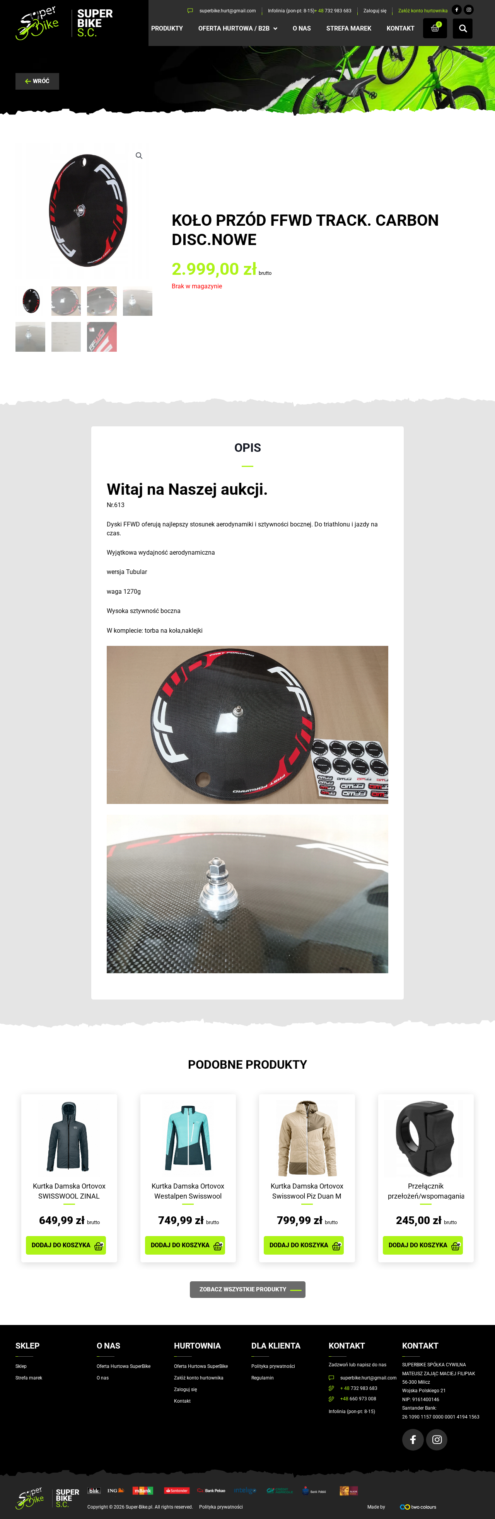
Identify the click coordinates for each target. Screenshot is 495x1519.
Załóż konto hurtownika (199, 1378)
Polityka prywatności (273, 1366)
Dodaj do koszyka (61, 1245)
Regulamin (262, 1378)
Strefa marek (28, 1378)
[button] (139, 156)
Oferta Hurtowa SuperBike (123, 1366)
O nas (103, 1378)
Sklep (21, 1366)
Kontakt (182, 1401)
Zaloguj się (185, 1389)
